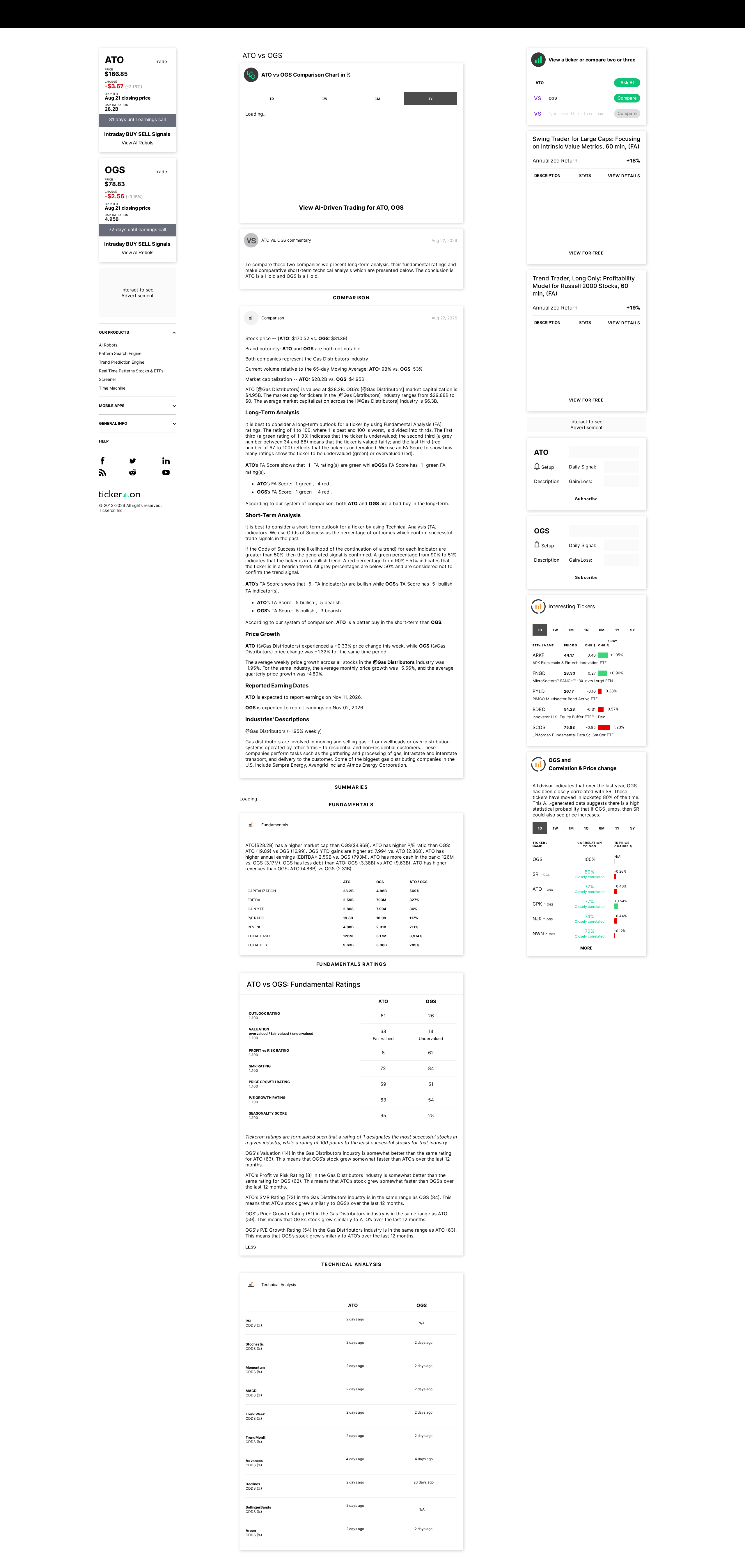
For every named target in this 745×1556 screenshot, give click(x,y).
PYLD (539, 691)
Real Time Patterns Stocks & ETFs (131, 370)
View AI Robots (137, 142)
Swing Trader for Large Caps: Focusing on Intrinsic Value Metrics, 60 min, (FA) (586, 142)
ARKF (538, 655)
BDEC (539, 709)
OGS (115, 170)
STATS (585, 176)
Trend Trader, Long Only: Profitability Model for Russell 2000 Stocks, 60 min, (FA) (584, 286)
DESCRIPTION (547, 176)
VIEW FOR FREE (586, 252)
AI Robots (108, 344)
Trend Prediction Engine (121, 362)
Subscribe (586, 498)
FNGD (539, 673)
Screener (107, 379)
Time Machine (112, 388)
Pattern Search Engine (120, 353)
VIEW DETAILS (624, 175)
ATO (114, 60)
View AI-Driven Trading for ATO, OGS (351, 207)
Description (546, 481)
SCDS (539, 727)
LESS (250, 1247)
